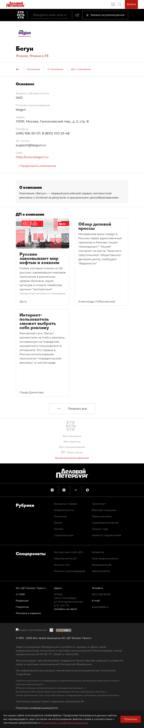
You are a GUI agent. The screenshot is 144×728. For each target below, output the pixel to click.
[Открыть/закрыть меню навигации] (113, 4)
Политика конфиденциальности (37, 707)
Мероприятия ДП (65, 558)
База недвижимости (105, 558)
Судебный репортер (105, 522)
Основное (33, 69)
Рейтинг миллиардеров (69, 571)
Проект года (100, 529)
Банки (58, 522)
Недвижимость (64, 510)
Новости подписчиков (106, 535)
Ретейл (58, 529)
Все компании (72, 436)
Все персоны (72, 441)
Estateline (98, 552)
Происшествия (102, 516)
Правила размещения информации (72, 458)
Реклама (22, 55)
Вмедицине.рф (101, 564)
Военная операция (104, 510)
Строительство (64, 535)
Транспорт (99, 503)
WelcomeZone (101, 571)
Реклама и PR (38, 55)
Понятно (130, 719)
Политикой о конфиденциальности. (64, 722)
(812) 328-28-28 (101, 594)
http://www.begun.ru (32, 157)
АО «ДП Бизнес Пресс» (31, 588)
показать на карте (65, 609)
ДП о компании (81, 69)
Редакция (22, 600)
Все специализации (72, 447)
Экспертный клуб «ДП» (69, 552)
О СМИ (20, 594)
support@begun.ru (31, 145)
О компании (55, 69)
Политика (60, 516)
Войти (131, 4)
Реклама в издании (28, 613)
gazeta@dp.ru (100, 606)
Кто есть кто (62, 564)
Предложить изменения (37, 166)
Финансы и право (65, 503)
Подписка (22, 606)
